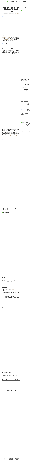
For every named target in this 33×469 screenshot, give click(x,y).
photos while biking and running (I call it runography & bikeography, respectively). (10, 36)
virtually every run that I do (9, 39)
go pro (4, 375)
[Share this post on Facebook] (12, 379)
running (13, 375)
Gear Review (17, 13)
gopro (7, 375)
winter (16, 375)
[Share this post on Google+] (16, 379)
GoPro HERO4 (11, 35)
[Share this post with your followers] (14, 379)
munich (10, 375)
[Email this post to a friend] (18, 379)
